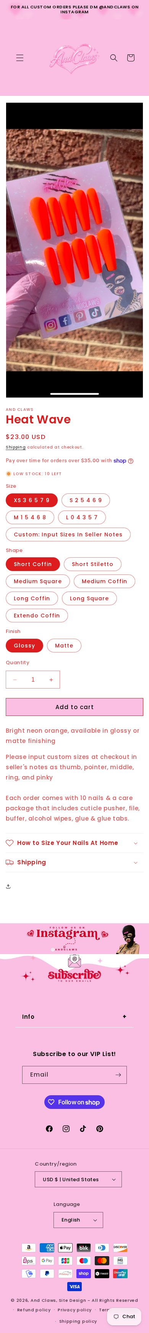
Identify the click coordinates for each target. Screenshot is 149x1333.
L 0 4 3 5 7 (82, 517)
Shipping (16, 447)
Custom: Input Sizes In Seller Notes (68, 534)
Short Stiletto (92, 564)
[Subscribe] (118, 1075)
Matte (64, 645)
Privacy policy (75, 1310)
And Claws (43, 1300)
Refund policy (34, 1310)
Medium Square (38, 581)
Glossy (24, 645)
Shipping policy (78, 1321)
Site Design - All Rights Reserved (98, 1300)
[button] (19, 57)
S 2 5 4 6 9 (86, 500)
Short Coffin (33, 564)
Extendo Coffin (37, 615)
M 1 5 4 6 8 (30, 517)
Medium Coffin (104, 581)
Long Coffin (32, 598)
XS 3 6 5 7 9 (32, 500)
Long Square (89, 598)
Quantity (17, 662)
